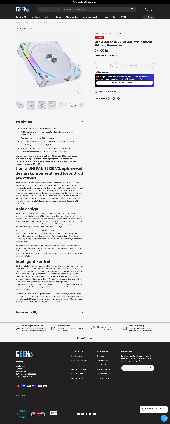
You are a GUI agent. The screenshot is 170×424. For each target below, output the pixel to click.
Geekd (23, 396)
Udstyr (48, 17)
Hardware (35, 17)
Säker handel (102, 360)
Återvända (76, 365)
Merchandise (72, 17)
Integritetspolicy (104, 369)
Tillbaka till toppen (85, 338)
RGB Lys (124, 17)
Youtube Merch (90, 17)
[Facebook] (75, 414)
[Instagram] (82, 414)
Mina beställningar (79, 360)
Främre (18, 22)
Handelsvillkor (103, 365)
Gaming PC (21, 17)
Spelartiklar (102, 374)
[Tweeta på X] (109, 98)
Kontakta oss (77, 374)
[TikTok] (86, 414)
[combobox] (86, 9)
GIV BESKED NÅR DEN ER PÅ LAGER (125, 83)
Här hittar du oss (78, 369)
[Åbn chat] (164, 418)
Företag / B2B (103, 378)
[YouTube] (78, 414)
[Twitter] (89, 414)
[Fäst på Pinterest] (118, 98)
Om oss (100, 356)
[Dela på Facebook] (114, 98)
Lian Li (97, 33)
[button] (152, 9)
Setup (59, 17)
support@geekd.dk (24, 376)
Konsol (105, 17)
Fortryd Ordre (77, 378)
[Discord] (94, 414)
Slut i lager (134, 65)
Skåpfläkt (122, 33)
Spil (114, 17)
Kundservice (76, 356)
